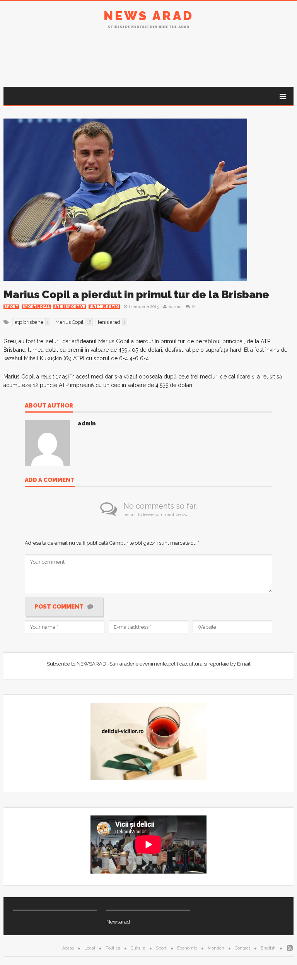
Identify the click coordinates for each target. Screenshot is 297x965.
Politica (113, 948)
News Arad (149, 16)
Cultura (138, 948)
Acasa (68, 948)
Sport (11, 307)
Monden (216, 948)
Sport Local (36, 307)
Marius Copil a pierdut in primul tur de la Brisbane (136, 294)
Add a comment (50, 480)
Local (89, 948)
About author (49, 406)
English (268, 948)
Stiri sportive (69, 307)
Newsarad (118, 922)
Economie (187, 948)
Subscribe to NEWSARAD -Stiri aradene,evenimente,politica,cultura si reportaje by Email (149, 664)
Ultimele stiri (104, 307)
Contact (242, 948)
